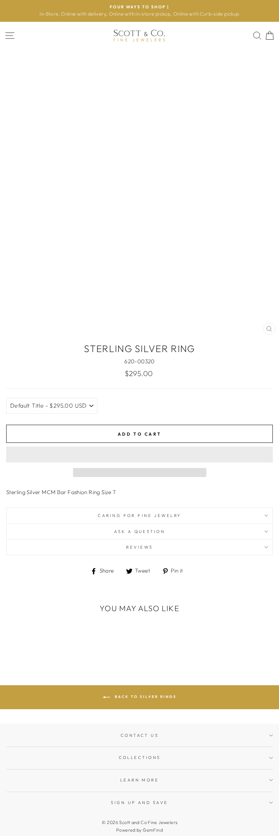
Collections (140, 757)
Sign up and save (139, 802)
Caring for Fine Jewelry (139, 515)
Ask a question (139, 531)
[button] (139, 455)
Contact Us (139, 735)
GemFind (153, 830)
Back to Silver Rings (145, 696)
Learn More (139, 780)
